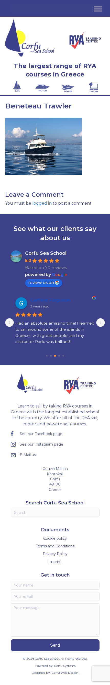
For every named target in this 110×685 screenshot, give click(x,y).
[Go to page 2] (55, 356)
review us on (41, 282)
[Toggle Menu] (98, 8)
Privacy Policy (55, 553)
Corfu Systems (64, 666)
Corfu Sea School (46, 253)
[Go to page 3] (59, 356)
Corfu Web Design (64, 673)
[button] (55, 645)
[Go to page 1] (51, 356)
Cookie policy (55, 538)
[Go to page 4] (63, 356)
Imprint (55, 561)
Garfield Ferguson (50, 300)
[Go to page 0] (47, 356)
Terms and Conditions (55, 546)
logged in (42, 203)
